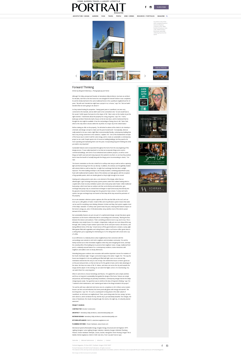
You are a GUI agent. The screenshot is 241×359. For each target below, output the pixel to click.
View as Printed (161, 68)
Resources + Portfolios (145, 16)
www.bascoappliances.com (100, 320)
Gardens (95, 16)
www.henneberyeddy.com (105, 313)
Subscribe (161, 7)
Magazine (161, 16)
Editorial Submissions (87, 340)
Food (103, 16)
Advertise (100, 340)
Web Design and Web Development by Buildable (84, 353)
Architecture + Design (81, 16)
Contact (108, 340)
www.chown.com (103, 324)
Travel (110, 16)
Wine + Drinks (129, 16)
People (118, 16)
